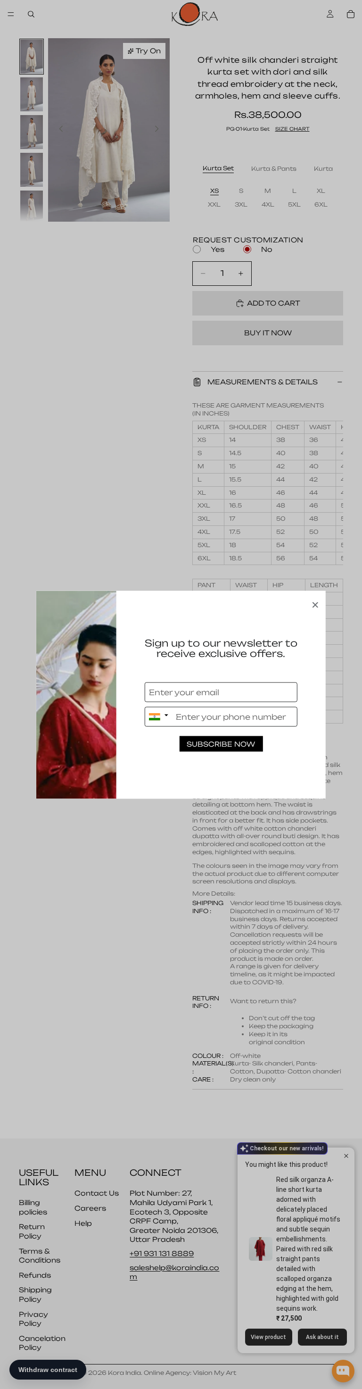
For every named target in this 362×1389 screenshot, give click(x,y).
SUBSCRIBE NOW (221, 744)
